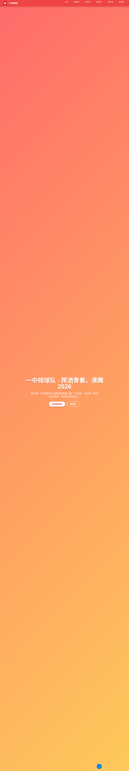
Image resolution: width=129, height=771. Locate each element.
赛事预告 (76, 2)
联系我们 (122, 2)
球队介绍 (88, 2)
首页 (66, 2)
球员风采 (99, 2)
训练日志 (110, 2)
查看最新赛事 (57, 404)
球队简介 (73, 404)
